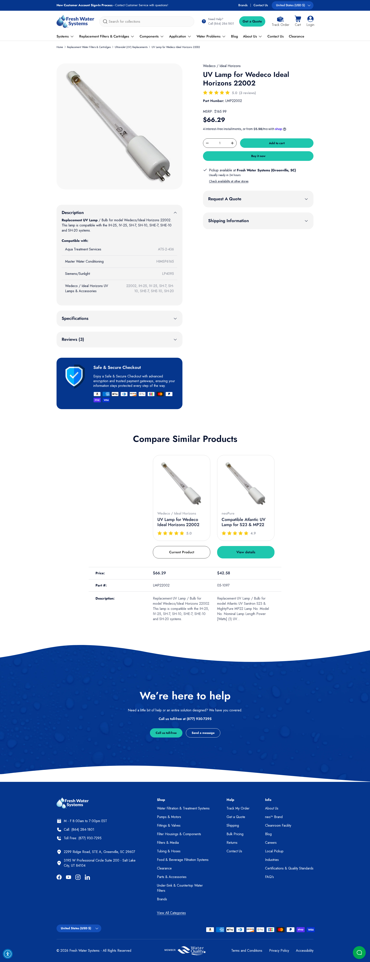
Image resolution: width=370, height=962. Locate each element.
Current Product (181, 552)
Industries (272, 859)
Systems (63, 36)
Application (177, 36)
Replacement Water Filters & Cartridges (89, 47)
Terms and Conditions (246, 950)
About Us (250, 36)
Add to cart (277, 143)
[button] (298, 21)
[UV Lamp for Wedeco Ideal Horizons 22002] (181, 483)
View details (245, 552)
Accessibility (304, 950)
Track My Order (238, 808)
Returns (232, 842)
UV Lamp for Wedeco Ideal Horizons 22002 (176, 47)
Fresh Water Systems (84, 950)
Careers (271, 842)
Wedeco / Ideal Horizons (222, 65)
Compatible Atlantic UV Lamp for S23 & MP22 (244, 522)
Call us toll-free (166, 733)
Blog (234, 36)
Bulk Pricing (235, 834)
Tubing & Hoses (169, 851)
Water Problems (209, 36)
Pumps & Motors (169, 816)
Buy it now (258, 156)
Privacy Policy (279, 950)
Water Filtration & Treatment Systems (183, 808)
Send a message (203, 733)
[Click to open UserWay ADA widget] (8, 954)
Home (60, 47)
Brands (243, 5)
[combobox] (146, 21)
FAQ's (269, 876)
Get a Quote (252, 21)
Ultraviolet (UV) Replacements (131, 47)
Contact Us (261, 5)
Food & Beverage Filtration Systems (183, 859)
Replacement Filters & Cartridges (104, 36)
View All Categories (171, 912)
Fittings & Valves (169, 825)
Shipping (233, 825)
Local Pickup (274, 851)
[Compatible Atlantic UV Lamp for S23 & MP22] (246, 483)
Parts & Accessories (171, 876)
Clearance (296, 36)
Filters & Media (168, 842)
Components (149, 36)
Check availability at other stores (228, 181)
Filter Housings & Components (179, 834)
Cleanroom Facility (278, 825)
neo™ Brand (274, 816)
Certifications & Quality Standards (289, 868)
